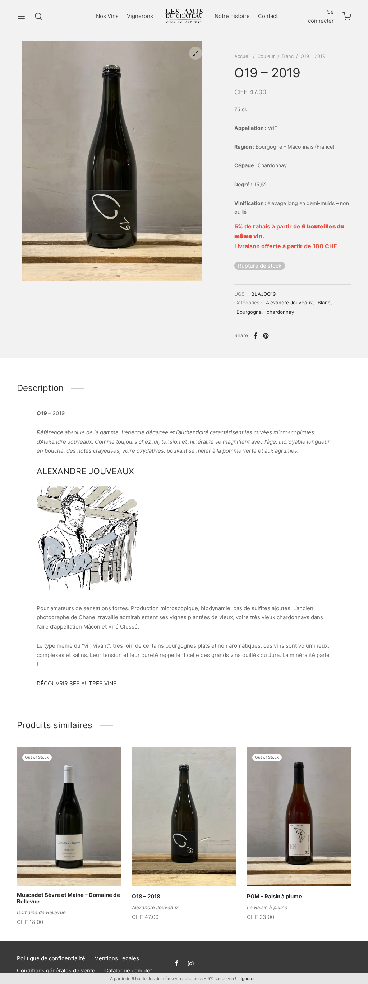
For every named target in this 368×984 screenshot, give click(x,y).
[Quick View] (81, 869)
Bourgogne (249, 312)
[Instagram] (190, 964)
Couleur (266, 56)
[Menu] (21, 16)
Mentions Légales (116, 958)
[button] (172, 869)
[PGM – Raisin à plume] (299, 816)
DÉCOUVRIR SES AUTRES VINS (77, 683)
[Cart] (346, 16)
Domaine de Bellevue (41, 912)
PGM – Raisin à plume (274, 896)
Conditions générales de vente (56, 970)
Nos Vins (107, 16)
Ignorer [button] (248, 978)
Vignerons (140, 16)
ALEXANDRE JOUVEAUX (85, 471)
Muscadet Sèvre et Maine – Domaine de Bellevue (68, 898)
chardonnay (280, 312)
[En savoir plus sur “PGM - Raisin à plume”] (287, 869)
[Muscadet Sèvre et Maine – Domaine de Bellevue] (69, 816)
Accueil (242, 56)
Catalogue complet (128, 970)
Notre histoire (232, 16)
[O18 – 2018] (184, 816)
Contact (268, 16)
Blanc (288, 56)
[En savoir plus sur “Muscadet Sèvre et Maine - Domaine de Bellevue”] (57, 869)
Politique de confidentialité (51, 958)
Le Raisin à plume (267, 907)
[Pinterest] (265, 336)
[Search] (38, 16)
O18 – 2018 (146, 896)
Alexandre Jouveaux (289, 302)
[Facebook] (255, 336)
